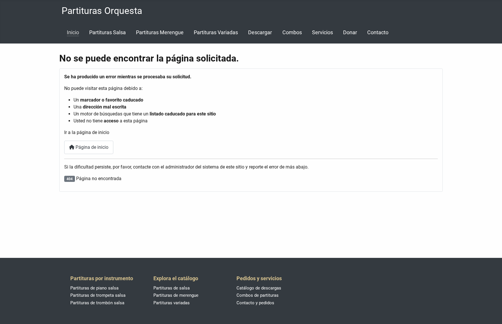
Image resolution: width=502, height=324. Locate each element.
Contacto (377, 32)
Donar (350, 32)
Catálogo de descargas (258, 288)
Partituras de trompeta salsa (98, 295)
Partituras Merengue (160, 32)
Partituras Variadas (216, 32)
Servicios (322, 32)
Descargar (260, 32)
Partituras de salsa (171, 288)
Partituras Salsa (107, 32)
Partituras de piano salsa (94, 288)
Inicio (73, 32)
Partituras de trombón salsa (97, 302)
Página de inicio (91, 147)
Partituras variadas (171, 302)
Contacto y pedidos (255, 302)
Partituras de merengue (175, 295)
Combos (292, 32)
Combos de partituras (257, 295)
